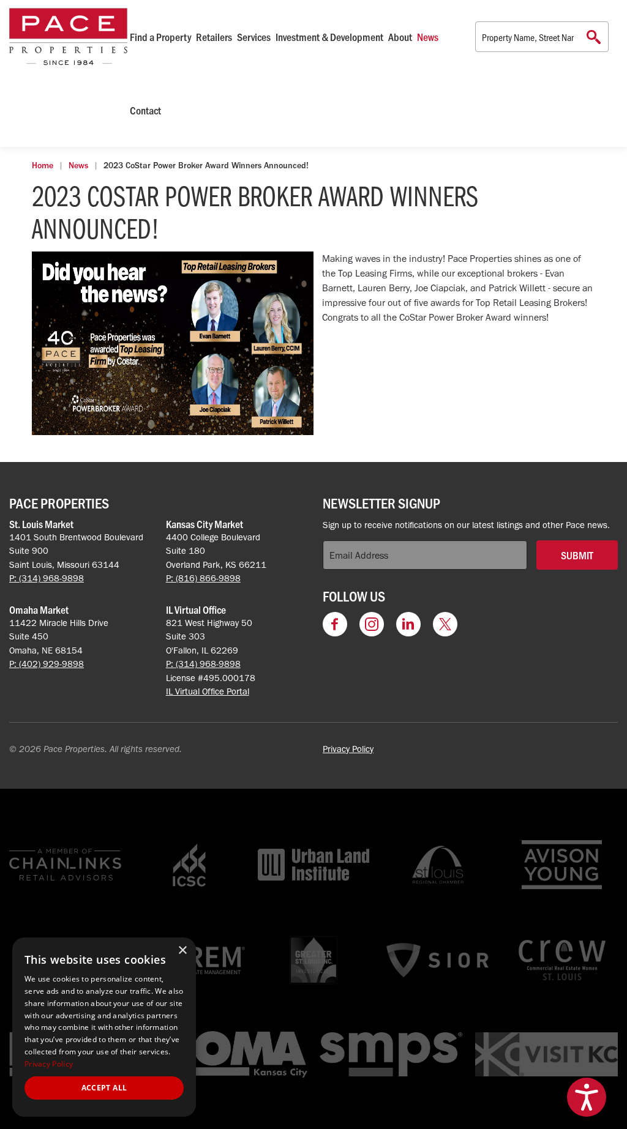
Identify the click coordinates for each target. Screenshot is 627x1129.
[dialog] (104, 1027)
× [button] (182, 950)
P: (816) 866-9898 (203, 578)
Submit (577, 555)
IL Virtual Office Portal (207, 691)
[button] (586, 1097)
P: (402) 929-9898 (46, 663)
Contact (145, 110)
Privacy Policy (348, 749)
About (400, 36)
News (427, 36)
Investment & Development (329, 36)
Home (42, 165)
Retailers (214, 36)
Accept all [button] (104, 1087)
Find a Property (160, 36)
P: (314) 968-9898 (46, 578)
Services (254, 36)
